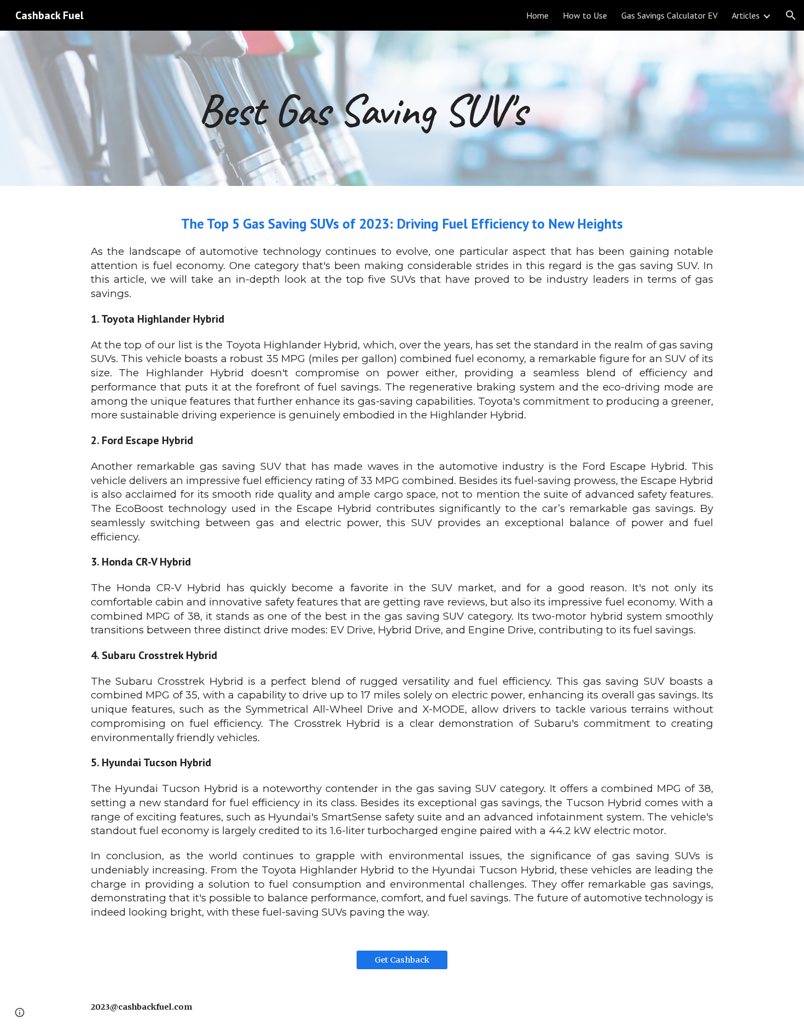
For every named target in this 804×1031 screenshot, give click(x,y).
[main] (402, 108)
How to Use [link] (585, 15)
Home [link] (537, 15)
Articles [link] (746, 15)
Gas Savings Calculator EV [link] (669, 15)
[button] (791, 15)
